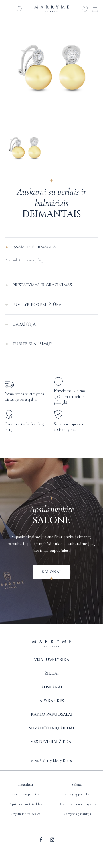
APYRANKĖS (51, 700)
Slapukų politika (77, 794)
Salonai (51, 571)
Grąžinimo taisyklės (26, 814)
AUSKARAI (51, 687)
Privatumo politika (26, 794)
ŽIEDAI (52, 673)
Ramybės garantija (77, 814)
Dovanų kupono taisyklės (77, 804)
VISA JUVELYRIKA (51, 659)
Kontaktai (25, 785)
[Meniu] (8, 8)
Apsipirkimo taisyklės (25, 804)
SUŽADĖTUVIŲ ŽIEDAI (51, 728)
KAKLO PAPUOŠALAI (51, 714)
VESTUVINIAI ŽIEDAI (52, 741)
